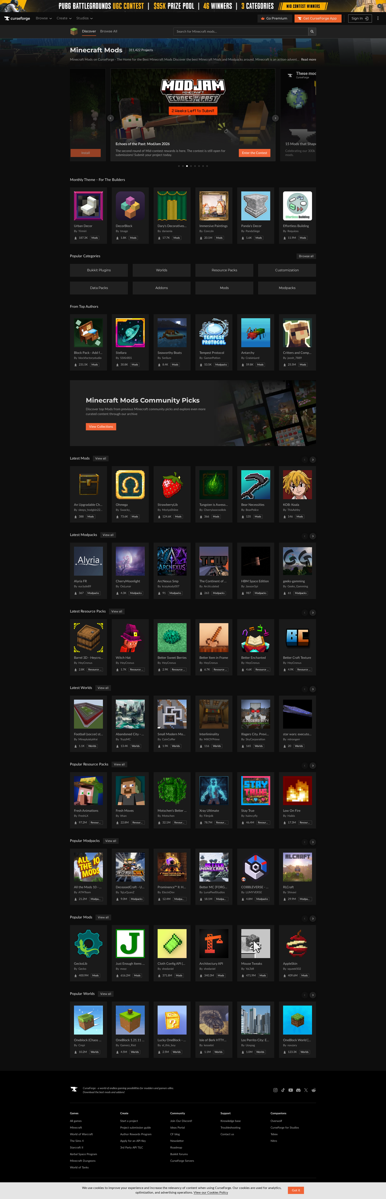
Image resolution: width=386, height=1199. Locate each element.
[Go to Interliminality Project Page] (213, 724)
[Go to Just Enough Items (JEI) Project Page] (130, 953)
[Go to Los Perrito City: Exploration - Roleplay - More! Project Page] (255, 1030)
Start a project (129, 1121)
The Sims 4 (77, 1141)
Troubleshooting (230, 1127)
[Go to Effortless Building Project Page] (297, 215)
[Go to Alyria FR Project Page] (88, 571)
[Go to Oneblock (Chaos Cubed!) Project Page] (88, 1030)
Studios (82, 18)
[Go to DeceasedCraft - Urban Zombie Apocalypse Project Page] (130, 877)
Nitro (274, 1141)
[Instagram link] (275, 1090)
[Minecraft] (74, 32)
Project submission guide (135, 1127)
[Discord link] (298, 1090)
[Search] (312, 32)
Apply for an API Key (133, 1141)
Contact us (227, 1134)
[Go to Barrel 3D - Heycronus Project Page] (88, 647)
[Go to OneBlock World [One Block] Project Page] (297, 1030)
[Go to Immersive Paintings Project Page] (213, 215)
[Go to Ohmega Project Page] (130, 494)
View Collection (244, 153)
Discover (89, 31)
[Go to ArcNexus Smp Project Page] (172, 571)
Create (62, 18)
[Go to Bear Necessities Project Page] (255, 494)
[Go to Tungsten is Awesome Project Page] (213, 494)
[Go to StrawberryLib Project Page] (172, 494)
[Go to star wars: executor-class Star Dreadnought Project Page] (297, 724)
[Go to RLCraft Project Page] (297, 877)
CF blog (175, 1134)
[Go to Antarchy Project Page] (255, 342)
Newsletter (177, 1141)
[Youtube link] (290, 1090)
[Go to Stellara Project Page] (130, 342)
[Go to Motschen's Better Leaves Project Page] (172, 800)
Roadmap (176, 1147)
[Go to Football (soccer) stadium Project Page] (88, 724)
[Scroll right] (313, 459)
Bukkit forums (179, 1154)
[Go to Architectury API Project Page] (213, 953)
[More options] (378, 18)
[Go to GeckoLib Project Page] (88, 953)
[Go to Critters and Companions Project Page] (297, 342)
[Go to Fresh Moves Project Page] (130, 800)
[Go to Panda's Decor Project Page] (255, 215)
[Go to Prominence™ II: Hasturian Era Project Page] (172, 877)
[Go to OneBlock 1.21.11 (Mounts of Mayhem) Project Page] (130, 1030)
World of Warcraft (81, 1134)
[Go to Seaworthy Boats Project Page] (172, 342)
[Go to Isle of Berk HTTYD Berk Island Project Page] (213, 1030)
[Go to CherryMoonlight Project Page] (130, 571)
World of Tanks (79, 1167)
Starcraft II (76, 1147)
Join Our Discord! (181, 1121)
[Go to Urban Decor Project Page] (88, 215)
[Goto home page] (17, 19)
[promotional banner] (193, 6)
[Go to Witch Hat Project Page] (130, 647)
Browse (42, 18)
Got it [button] (296, 1190)
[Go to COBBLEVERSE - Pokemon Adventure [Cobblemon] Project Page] (255, 877)
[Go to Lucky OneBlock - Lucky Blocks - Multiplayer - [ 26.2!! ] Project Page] (172, 1030)
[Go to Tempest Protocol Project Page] (213, 342)
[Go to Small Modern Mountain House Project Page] (172, 724)
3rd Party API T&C (131, 1147)
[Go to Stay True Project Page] (255, 800)
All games (76, 1121)
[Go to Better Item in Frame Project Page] (213, 647)
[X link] (306, 1090)
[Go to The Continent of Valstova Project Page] (213, 571)
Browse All (108, 31)
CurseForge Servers (182, 1161)
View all (100, 458)
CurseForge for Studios (285, 1127)
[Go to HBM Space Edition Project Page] (255, 571)
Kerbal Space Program (83, 1154)
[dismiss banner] (379, 6)
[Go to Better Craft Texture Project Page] (297, 647)
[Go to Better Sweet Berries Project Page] (172, 647)
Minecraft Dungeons (82, 1161)
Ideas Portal (177, 1127)
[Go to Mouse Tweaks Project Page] (255, 953)
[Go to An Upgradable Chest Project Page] (88, 494)
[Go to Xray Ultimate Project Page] (213, 800)
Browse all (306, 256)
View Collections (101, 426)
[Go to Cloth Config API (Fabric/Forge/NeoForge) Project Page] (172, 953)
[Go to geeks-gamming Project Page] (297, 571)
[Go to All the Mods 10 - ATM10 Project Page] (88, 877)
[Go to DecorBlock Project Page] (130, 215)
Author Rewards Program (136, 1134)
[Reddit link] (313, 1090)
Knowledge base (231, 1121)
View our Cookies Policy (211, 1192)
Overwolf (276, 1121)
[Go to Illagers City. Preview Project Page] (255, 724)
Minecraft (76, 1127)
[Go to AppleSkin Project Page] (297, 953)
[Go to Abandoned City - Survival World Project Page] (130, 724)
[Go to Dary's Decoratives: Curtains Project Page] (172, 215)
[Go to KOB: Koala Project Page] (297, 494)
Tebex (274, 1134)
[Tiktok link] (283, 1090)
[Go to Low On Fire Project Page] (297, 800)
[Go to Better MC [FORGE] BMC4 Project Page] (213, 877)
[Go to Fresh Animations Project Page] (88, 800)
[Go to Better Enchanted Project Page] (255, 647)
